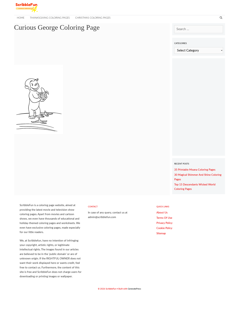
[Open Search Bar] (221, 18)
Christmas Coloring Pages (93, 18)
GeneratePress (134, 289)
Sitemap (161, 233)
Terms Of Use (164, 218)
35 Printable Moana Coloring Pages (194, 169)
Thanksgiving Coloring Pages (50, 18)
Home (20, 18)
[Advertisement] (92, 50)
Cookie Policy (164, 228)
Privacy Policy (164, 223)
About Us (161, 212)
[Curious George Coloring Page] (38, 133)
